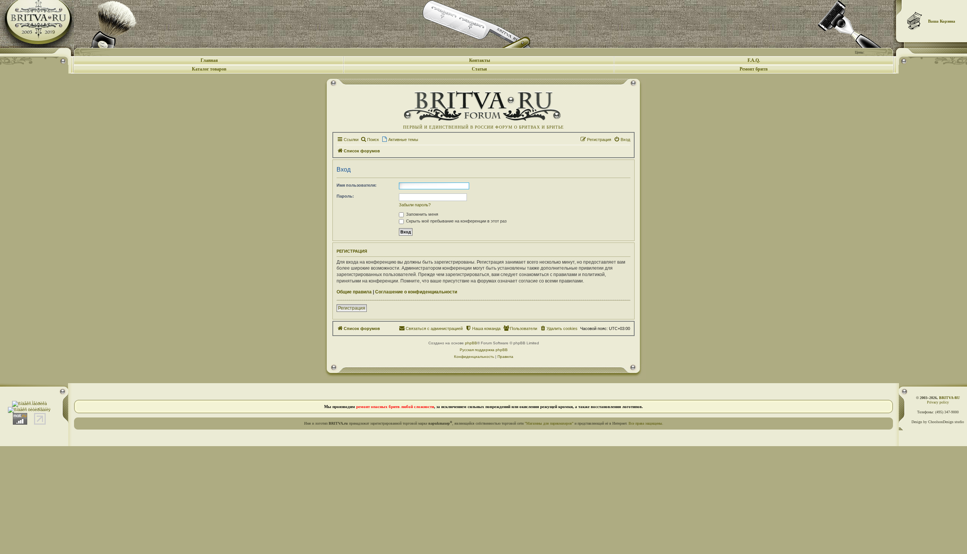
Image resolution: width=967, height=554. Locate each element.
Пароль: (345, 196)
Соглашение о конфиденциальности (416, 292)
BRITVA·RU (949, 398)
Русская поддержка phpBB (484, 350)
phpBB (471, 343)
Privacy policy (938, 402)
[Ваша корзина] (914, 20)
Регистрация (351, 308)
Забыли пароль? (415, 205)
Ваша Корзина (941, 21)
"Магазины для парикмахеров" (549, 423)
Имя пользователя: (357, 185)
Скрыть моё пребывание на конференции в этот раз (456, 221)
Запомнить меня (421, 214)
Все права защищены (645, 423)
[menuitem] (369, 139)
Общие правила (354, 292)
